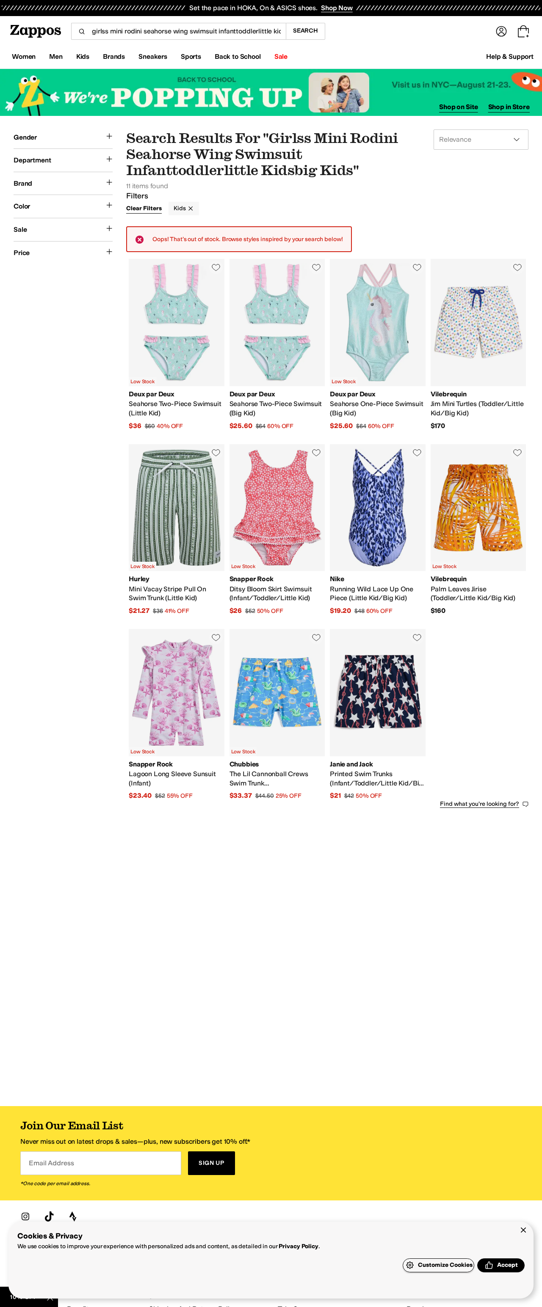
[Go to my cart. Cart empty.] (523, 31)
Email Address (51, 1163)
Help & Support (510, 56)
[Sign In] (501, 31)
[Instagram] (25, 1216)
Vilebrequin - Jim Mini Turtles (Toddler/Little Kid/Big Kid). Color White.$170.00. (478, 344)
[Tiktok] (49, 1216)
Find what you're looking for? (479, 803)
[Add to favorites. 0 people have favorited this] (216, 267)
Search (305, 30)
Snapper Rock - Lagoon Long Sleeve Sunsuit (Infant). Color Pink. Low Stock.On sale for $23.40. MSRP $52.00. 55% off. (176, 714)
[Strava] (73, 1216)
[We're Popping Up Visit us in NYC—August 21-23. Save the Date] (271, 92)
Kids (179, 208)
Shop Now (337, 8)
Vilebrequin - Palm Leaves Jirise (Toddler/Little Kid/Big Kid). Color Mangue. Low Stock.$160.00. (478, 529)
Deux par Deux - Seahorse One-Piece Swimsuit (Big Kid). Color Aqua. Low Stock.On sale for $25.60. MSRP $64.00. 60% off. (378, 344)
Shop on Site (458, 107)
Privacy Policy (298, 1246)
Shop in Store (509, 107)
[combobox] (178, 31)
